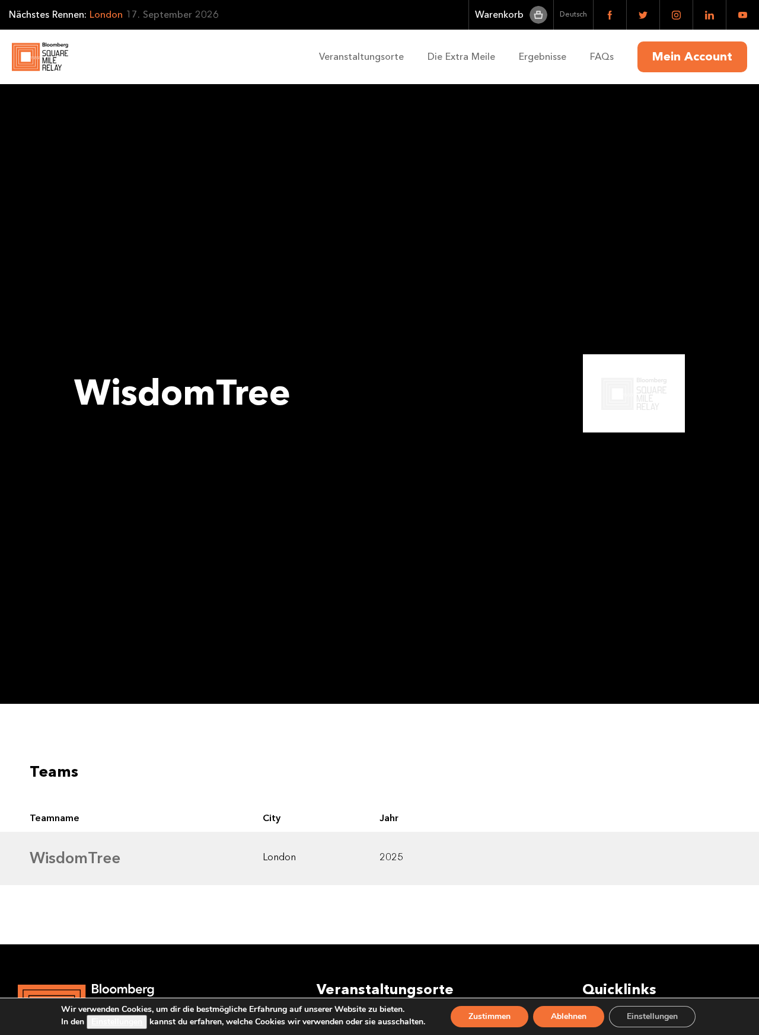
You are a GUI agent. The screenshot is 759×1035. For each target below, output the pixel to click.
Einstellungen (116, 1021)
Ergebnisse (542, 56)
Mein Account (692, 57)
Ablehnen (568, 1016)
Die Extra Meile (461, 56)
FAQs (602, 56)
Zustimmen (489, 1016)
